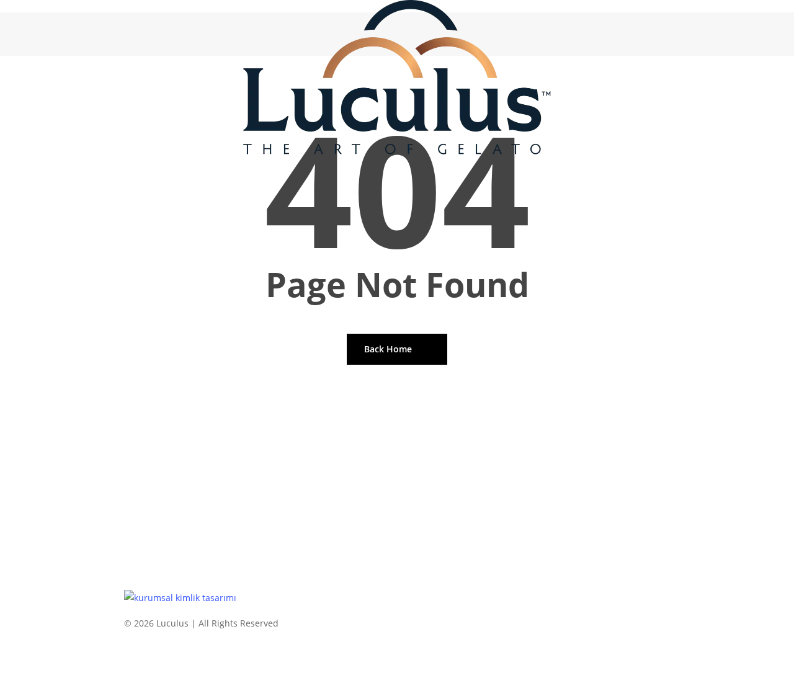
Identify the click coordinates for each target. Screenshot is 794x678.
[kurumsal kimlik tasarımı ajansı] (180, 598)
